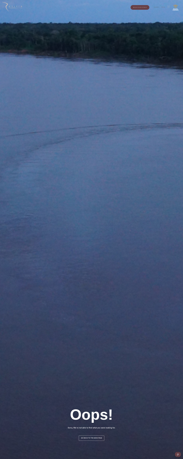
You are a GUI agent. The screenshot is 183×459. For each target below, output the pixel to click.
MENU (163, 7)
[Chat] (178, 454)
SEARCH (156, 7)
